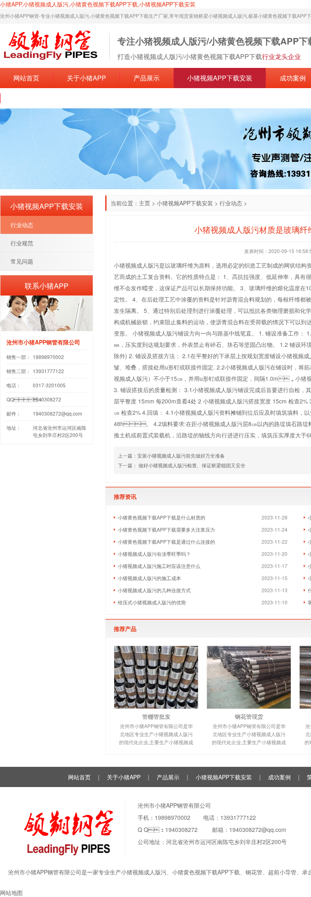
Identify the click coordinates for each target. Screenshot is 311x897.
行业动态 (230, 203)
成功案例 (279, 777)
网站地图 (11, 893)
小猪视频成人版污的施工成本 (149, 577)
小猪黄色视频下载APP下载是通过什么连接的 (166, 541)
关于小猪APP (86, 77)
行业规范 (22, 243)
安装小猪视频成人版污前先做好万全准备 (181, 455)
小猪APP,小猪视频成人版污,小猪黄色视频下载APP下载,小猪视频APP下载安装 (98, 4)
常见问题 (22, 261)
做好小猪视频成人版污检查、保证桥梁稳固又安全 (191, 465)
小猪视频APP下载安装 (219, 77)
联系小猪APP (33, 98)
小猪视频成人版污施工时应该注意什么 (159, 565)
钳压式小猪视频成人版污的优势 (152, 602)
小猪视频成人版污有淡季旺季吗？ (154, 553)
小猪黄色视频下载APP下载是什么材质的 (161, 517)
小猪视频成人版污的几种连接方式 (154, 590)
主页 (144, 203)
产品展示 (147, 77)
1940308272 (181, 829)
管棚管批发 (156, 716)
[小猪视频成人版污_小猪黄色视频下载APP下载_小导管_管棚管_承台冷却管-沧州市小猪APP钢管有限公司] (50, 45)
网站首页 (26, 77)
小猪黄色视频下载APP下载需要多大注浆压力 (166, 529)
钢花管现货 (249, 716)
